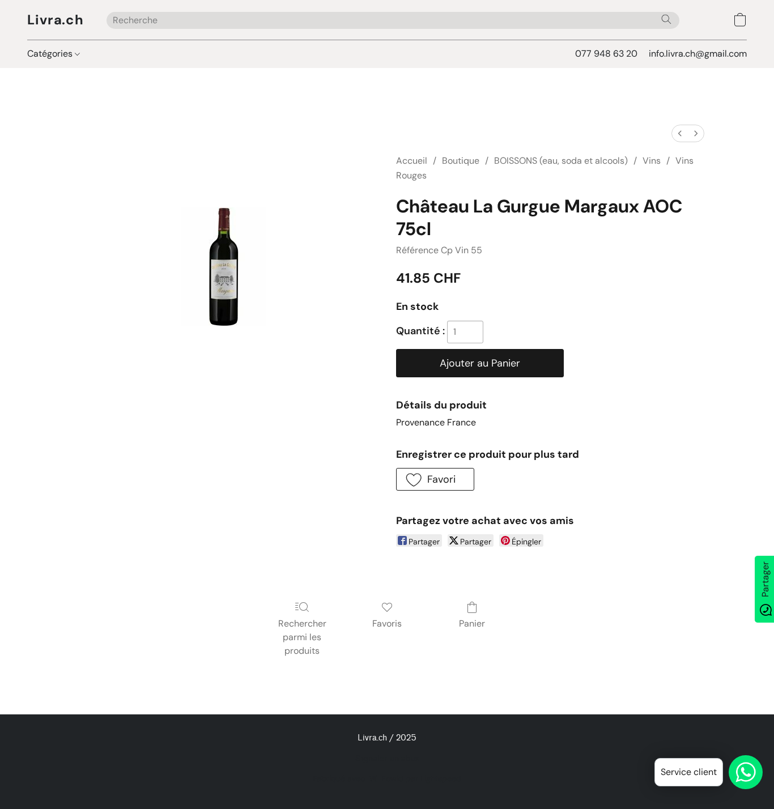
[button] (55, 20)
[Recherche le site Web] (666, 19)
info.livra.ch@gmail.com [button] (698, 53)
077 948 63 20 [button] (606, 53)
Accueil (411, 161)
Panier (472, 623)
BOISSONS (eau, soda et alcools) (561, 161)
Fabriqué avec (387, 778)
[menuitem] (680, 133)
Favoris (387, 623)
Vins (652, 161)
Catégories (51, 53)
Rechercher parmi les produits (302, 637)
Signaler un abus (387, 759)
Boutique (460, 161)
